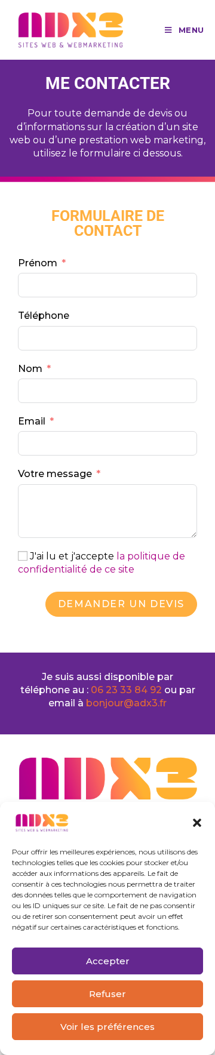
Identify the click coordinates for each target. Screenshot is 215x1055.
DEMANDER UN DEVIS (121, 604)
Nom (30, 368)
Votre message (55, 473)
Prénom (37, 263)
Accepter (108, 961)
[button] (197, 823)
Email (31, 421)
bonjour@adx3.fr (126, 703)
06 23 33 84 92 (127, 690)
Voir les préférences (107, 1026)
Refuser (107, 993)
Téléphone (43, 315)
